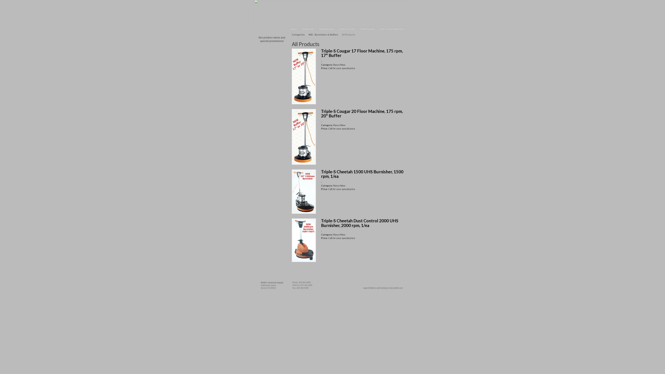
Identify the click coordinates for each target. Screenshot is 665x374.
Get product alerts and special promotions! (272, 39)
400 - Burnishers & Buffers (323, 34)
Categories (298, 34)
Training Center (326, 29)
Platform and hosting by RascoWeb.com (386, 288)
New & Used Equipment (391, 29)
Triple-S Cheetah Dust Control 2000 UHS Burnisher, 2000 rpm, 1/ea (359, 223)
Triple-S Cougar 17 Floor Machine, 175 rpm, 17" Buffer (362, 53)
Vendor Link (307, 29)
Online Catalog (367, 29)
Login (365, 288)
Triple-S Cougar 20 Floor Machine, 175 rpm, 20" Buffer (362, 113)
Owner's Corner (347, 29)
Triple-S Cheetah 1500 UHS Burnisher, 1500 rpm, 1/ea (362, 174)
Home (293, 29)
